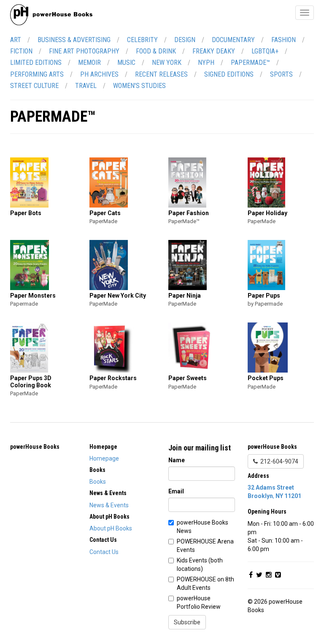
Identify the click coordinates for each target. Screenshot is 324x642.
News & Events (109, 505)
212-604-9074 (278, 461)
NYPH (206, 63)
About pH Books (110, 528)
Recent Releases (161, 74)
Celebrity (142, 40)
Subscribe (187, 622)
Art (15, 40)
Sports (281, 74)
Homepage (104, 458)
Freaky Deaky (213, 51)
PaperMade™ (250, 63)
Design (184, 40)
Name (176, 460)
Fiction (21, 51)
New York (166, 63)
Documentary (233, 40)
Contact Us (104, 552)
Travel (86, 86)
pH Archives (99, 74)
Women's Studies (139, 86)
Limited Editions (36, 63)
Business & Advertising (74, 40)
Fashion (283, 40)
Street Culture (34, 86)
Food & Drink (156, 51)
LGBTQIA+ (264, 51)
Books (97, 481)
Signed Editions (229, 74)
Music (126, 63)
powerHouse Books (34, 446)
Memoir (89, 63)
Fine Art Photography (84, 51)
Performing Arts (37, 74)
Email (176, 491)
